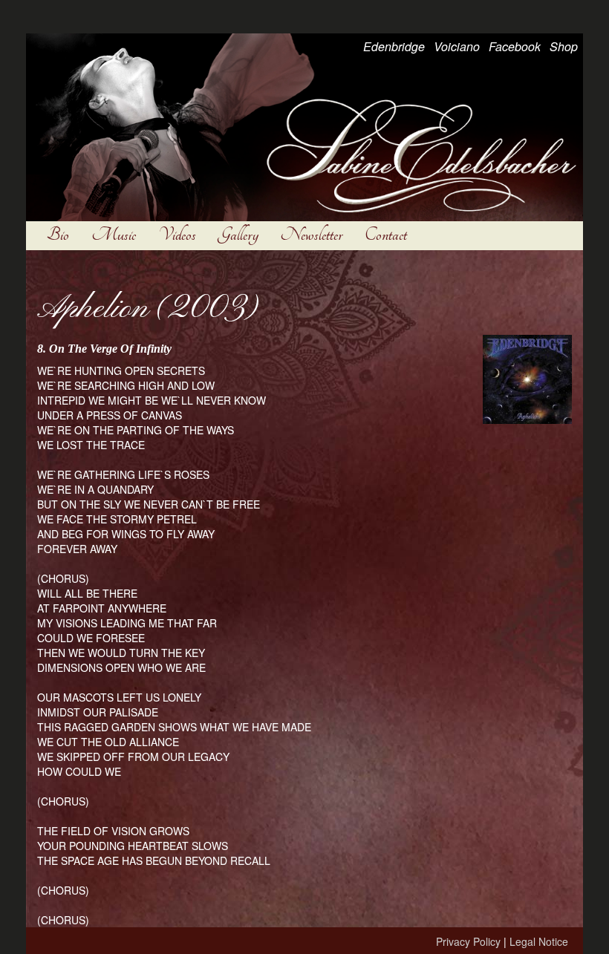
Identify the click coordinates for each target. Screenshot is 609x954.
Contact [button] (386, 235)
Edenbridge (394, 46)
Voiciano (457, 46)
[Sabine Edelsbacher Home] (304, 125)
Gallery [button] (238, 235)
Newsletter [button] (311, 235)
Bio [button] (58, 235)
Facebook (515, 46)
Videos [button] (177, 235)
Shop (564, 46)
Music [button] (113, 235)
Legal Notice (538, 941)
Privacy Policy (468, 941)
